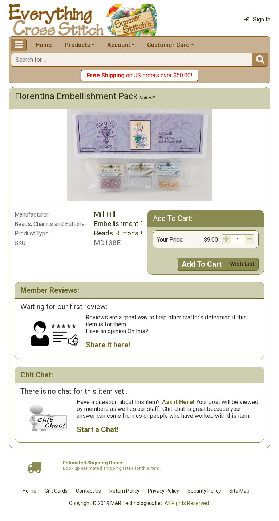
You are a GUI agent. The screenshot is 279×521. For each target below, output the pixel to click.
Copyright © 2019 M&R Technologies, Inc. (116, 503)
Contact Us (88, 491)
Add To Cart (202, 264)
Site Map (239, 491)
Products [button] (77, 44)
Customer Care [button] (168, 44)
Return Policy (124, 491)
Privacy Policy (163, 491)
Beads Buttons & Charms (132, 233)
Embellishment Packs (126, 223)
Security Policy (204, 491)
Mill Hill (147, 97)
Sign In (261, 19)
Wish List (242, 263)
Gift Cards (56, 491)
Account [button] (118, 44)
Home (44, 44)
